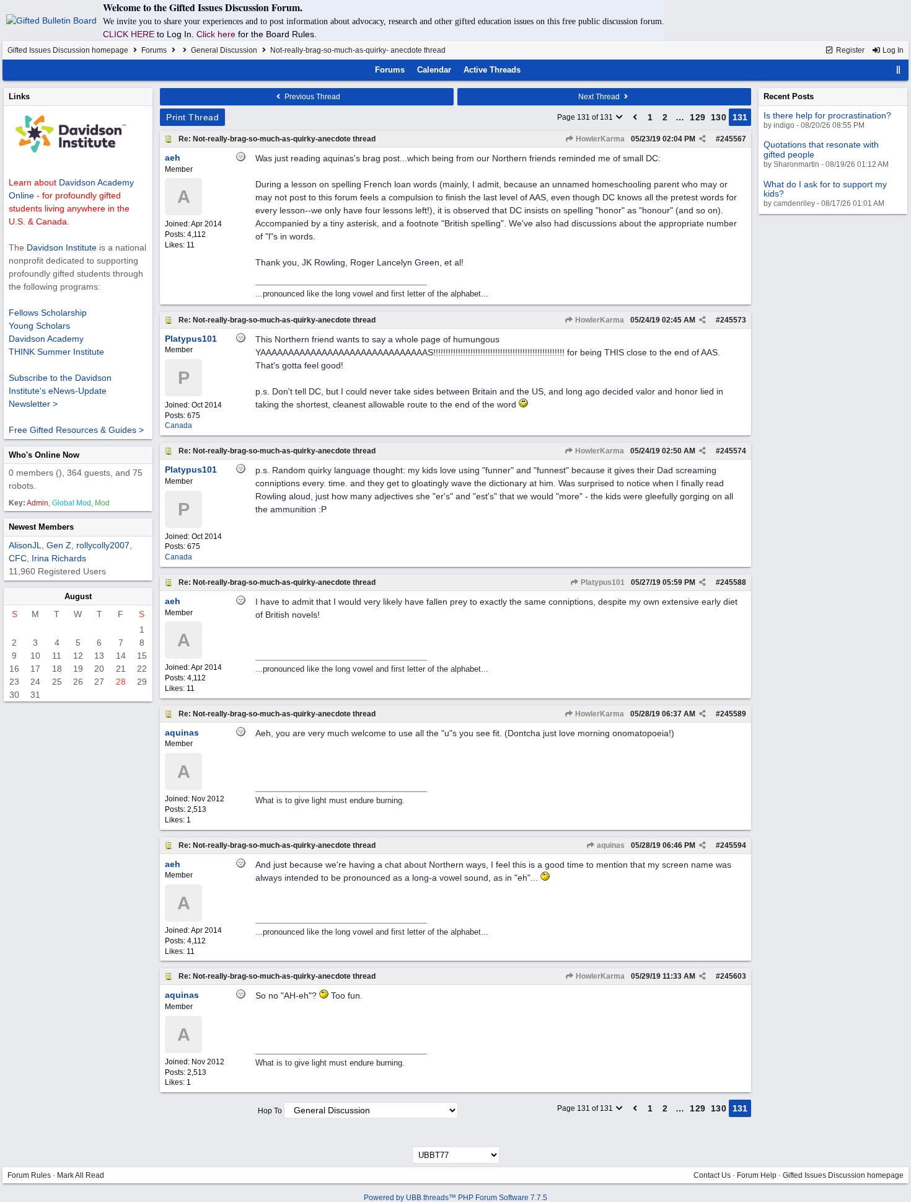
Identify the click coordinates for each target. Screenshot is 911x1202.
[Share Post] (702, 139)
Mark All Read (80, 1175)
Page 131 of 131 (586, 117)
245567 (733, 139)
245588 (733, 582)
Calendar (434, 69)
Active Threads (492, 69)
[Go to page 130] (635, 117)
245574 (733, 451)
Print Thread (192, 117)
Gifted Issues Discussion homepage (67, 50)
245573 (733, 320)
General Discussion (224, 50)
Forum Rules (29, 1175)
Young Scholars (39, 326)
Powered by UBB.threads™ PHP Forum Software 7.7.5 (455, 1197)
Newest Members (41, 527)
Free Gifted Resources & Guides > (76, 430)
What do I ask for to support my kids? (825, 188)
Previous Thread (311, 96)
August (78, 596)
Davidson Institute (62, 247)
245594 (733, 845)
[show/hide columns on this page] (899, 70)
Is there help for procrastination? (827, 115)
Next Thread (600, 96)
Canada (178, 425)
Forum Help (757, 1175)
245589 (733, 714)
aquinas (610, 845)
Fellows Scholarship (48, 313)
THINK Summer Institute (56, 352)
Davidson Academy (46, 339)
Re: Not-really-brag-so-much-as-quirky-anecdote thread (277, 139)
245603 (733, 976)
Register (849, 50)
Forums (154, 50)
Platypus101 (602, 582)
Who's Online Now (44, 455)
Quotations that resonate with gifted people (821, 149)
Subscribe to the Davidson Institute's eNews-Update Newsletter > (60, 391)
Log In (892, 50)
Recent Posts (789, 96)
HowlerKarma (599, 139)
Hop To (270, 1110)
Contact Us (712, 1175)
